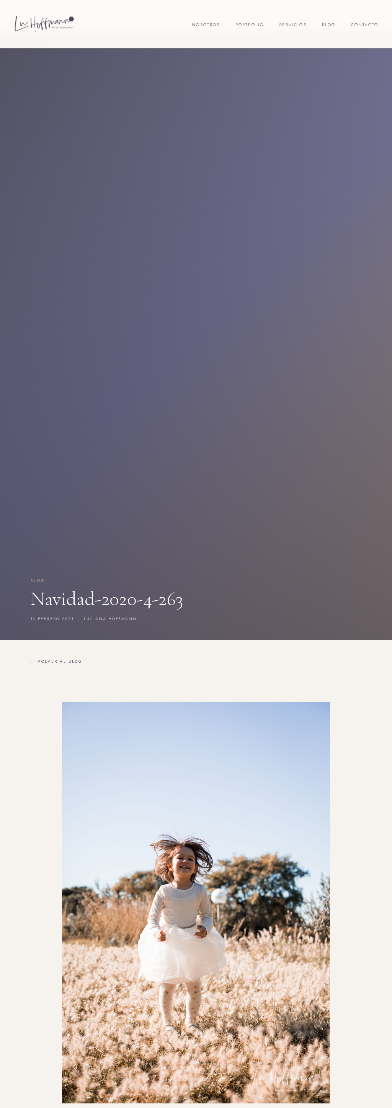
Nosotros (206, 24)
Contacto (364, 24)
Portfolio (249, 24)
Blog (329, 24)
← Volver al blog (57, 661)
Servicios (293, 24)
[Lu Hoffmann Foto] (44, 24)
